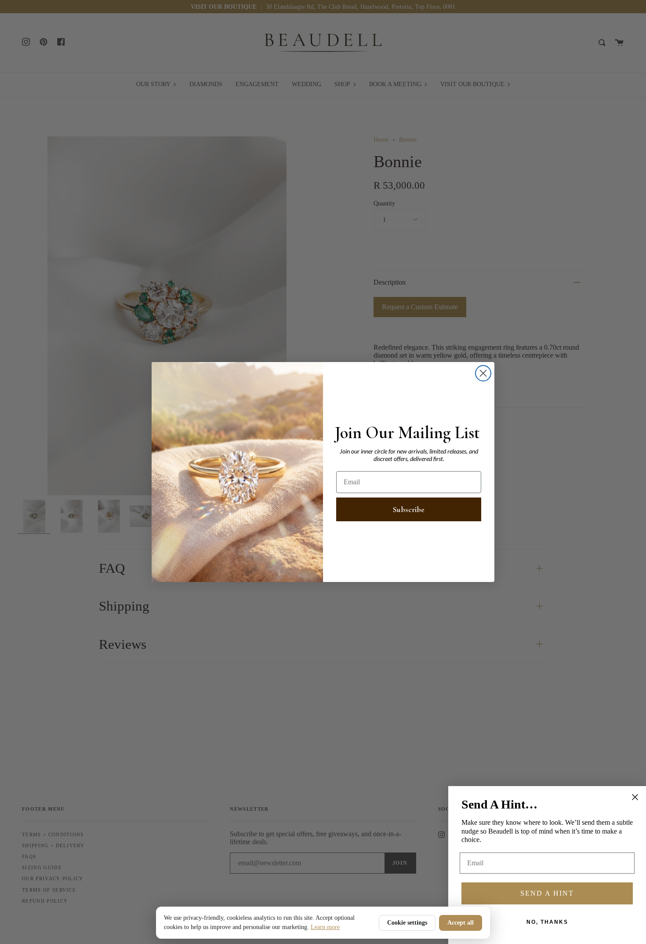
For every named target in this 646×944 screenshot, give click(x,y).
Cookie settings (407, 922)
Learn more (325, 927)
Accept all (460, 922)
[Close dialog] (483, 373)
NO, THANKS (547, 922)
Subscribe (409, 509)
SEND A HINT (547, 893)
